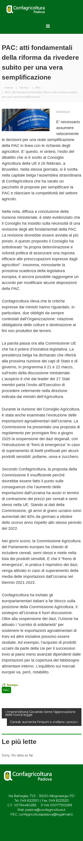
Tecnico (24, 87)
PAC (38, 87)
